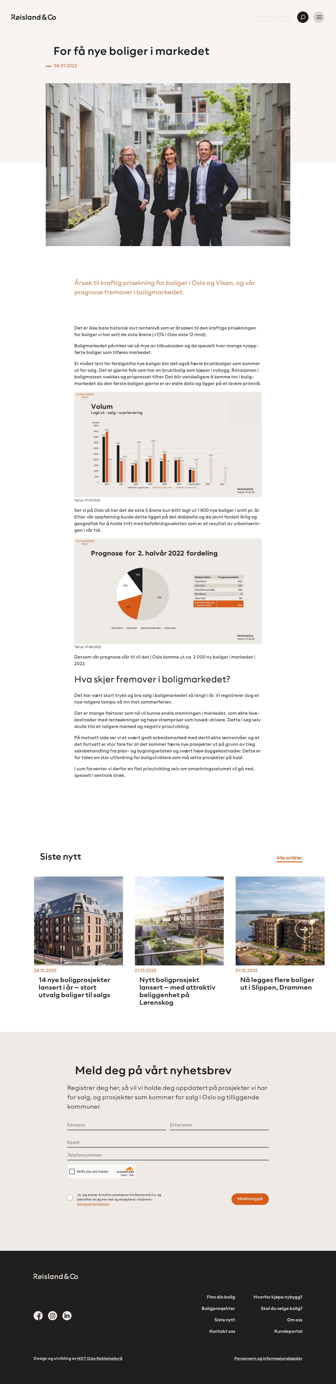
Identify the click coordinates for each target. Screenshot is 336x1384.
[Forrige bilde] (270, 929)
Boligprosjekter (218, 1309)
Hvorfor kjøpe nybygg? (277, 1297)
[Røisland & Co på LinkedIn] (67, 1315)
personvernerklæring (93, 1204)
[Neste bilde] (304, 929)
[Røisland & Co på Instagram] (52, 1315)
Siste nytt (224, 1320)
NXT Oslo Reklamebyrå (99, 1359)
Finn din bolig (221, 1297)
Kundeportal (273, 17)
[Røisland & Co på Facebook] (38, 1315)
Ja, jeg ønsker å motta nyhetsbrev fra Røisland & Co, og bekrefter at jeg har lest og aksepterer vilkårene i (119, 1200)
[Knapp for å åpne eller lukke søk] (303, 17)
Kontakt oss (222, 1332)
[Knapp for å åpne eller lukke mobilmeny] (319, 17)
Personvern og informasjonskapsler (268, 1359)
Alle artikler (289, 858)
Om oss (294, 1320)
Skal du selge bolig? (281, 1309)
